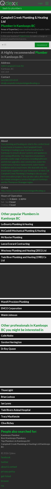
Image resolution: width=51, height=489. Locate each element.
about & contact (9, 466)
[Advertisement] (25, 111)
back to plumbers (12, 8)
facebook (5, 457)
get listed (6, 476)
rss (2, 485)
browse (5, 480)
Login (40, 3)
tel (9, 80)
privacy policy (8, 471)
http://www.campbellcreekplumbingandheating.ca (23, 190)
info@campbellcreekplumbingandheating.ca (20, 83)
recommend (42, 45)
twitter (4, 462)
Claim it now (24, 36)
